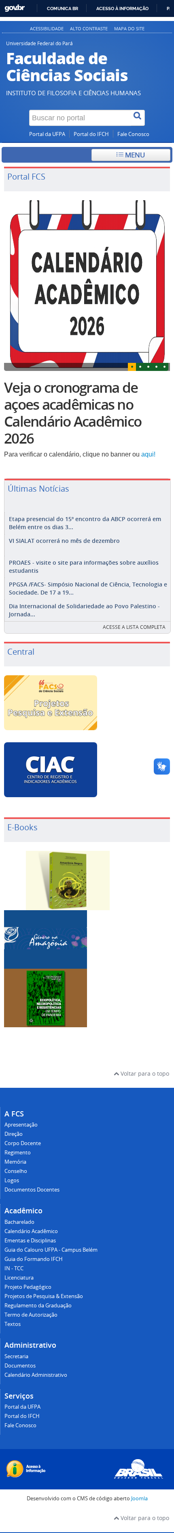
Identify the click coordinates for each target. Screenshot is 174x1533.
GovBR (14, 8)
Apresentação (21, 1124)
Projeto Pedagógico (27, 1287)
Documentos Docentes (31, 1189)
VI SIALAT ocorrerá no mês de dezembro (64, 541)
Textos (12, 1324)
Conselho (15, 1171)
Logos (11, 1180)
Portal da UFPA (47, 134)
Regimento (17, 1152)
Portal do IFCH (91, 134)
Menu (134, 154)
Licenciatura (19, 1277)
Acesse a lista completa (134, 627)
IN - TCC (13, 1268)
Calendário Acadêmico (31, 1231)
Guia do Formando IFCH (33, 1259)
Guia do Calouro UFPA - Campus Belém (51, 1249)
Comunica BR (62, 8)
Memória (15, 1161)
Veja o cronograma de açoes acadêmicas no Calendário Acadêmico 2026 (72, 413)
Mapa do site (129, 28)
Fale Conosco (133, 134)
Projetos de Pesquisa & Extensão (43, 1296)
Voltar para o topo (144, 1073)
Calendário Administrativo (35, 1375)
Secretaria (16, 1356)
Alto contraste (89, 28)
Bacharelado (19, 1222)
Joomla (139, 1498)
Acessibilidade (47, 28)
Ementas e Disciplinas (30, 1240)
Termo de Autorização (30, 1314)
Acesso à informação (122, 8)
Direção (13, 1134)
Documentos (20, 1365)
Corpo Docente (22, 1143)
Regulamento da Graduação (38, 1305)
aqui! (148, 454)
